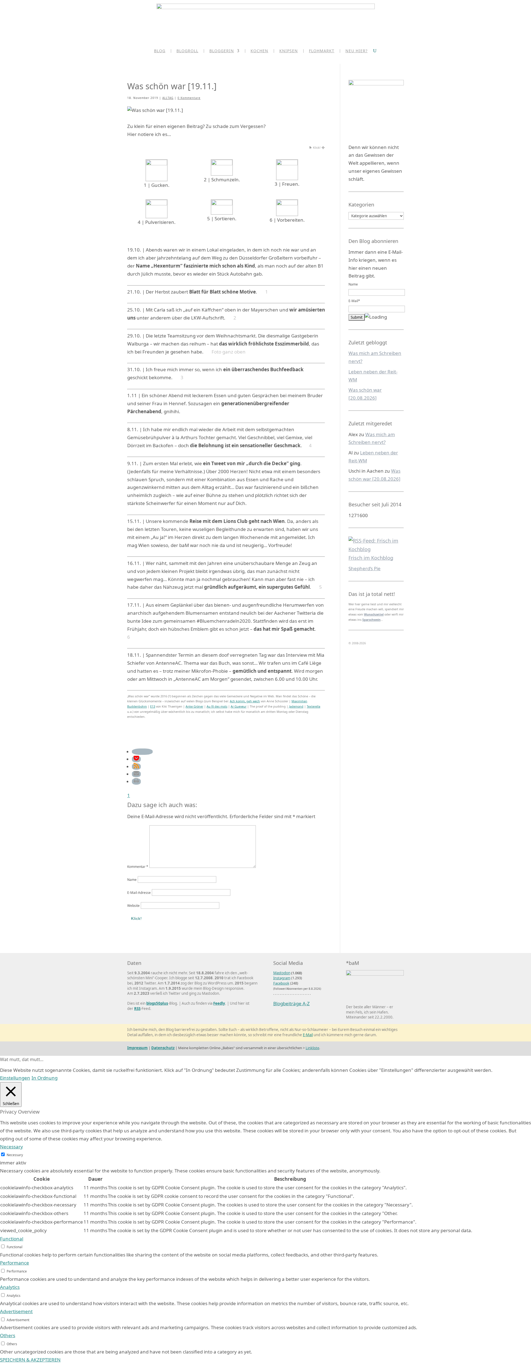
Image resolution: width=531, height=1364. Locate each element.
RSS (137, 1008)
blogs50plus (157, 1003)
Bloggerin (221, 51)
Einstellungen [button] (15, 1078)
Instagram (281, 977)
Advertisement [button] (16, 1311)
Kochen (259, 51)
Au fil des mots (217, 706)
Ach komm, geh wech (245, 701)
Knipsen (288, 51)
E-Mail (308, 1034)
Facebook (281, 983)
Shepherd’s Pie (364, 568)
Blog (159, 51)
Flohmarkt (321, 51)
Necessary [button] (11, 1146)
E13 (152, 706)
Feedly (219, 1003)
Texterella (313, 706)
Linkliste (312, 1047)
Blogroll (187, 51)
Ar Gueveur (238, 706)
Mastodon (281, 972)
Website (133, 905)
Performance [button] (14, 1263)
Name (132, 879)
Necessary (15, 1155)
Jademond (295, 706)
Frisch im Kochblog (370, 557)
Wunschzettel (374, 614)
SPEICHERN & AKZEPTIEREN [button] (30, 1360)
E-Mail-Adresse (139, 892)
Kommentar (137, 866)
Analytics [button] (10, 1287)
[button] (142, 751)
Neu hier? (356, 51)
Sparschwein (371, 620)
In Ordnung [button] (45, 1078)
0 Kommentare (189, 98)
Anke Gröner (194, 706)
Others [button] (7, 1335)
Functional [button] (11, 1238)
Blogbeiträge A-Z (291, 1003)
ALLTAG (167, 98)
